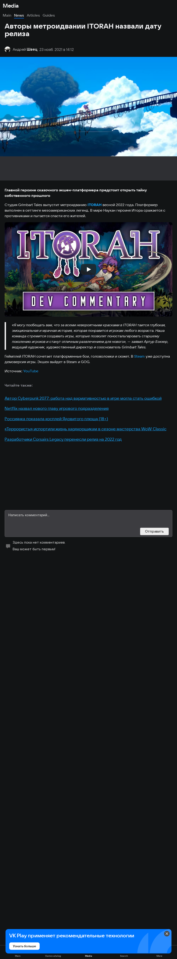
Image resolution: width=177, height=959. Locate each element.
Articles (33, 15)
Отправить (154, 531)
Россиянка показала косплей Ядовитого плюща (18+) (56, 418)
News (19, 15)
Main (7, 15)
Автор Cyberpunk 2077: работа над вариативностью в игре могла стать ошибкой (83, 398)
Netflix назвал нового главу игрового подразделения (57, 408)
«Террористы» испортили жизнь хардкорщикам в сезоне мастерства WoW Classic (85, 428)
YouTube (30, 371)
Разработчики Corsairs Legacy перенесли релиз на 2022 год (63, 439)
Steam (139, 356)
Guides (49, 15)
